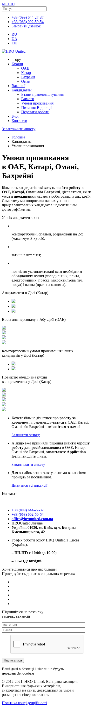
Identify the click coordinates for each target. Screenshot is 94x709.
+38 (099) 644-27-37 (28, 17)
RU (14, 34)
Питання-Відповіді (36, 107)
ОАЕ (25, 68)
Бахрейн (28, 77)
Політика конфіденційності (24, 703)
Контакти (19, 121)
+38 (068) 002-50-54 (28, 22)
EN (14, 43)
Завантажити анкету (18, 129)
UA (14, 39)
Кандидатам (22, 90)
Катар (26, 73)
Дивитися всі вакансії (29, 485)
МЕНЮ (8, 4)
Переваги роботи (35, 112)
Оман (25, 81)
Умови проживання (37, 103)
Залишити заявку (26, 435)
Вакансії (18, 86)
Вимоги (27, 99)
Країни (17, 64)
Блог (15, 116)
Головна (18, 137)
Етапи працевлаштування (42, 94)
